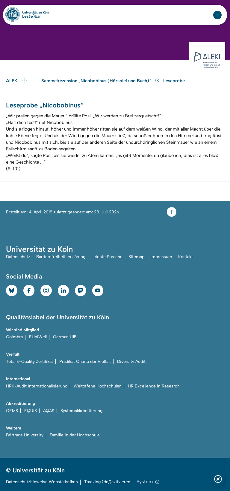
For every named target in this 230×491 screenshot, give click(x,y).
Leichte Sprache (106, 256)
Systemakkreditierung (81, 410)
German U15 (65, 336)
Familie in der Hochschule (75, 435)
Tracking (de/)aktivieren (107, 481)
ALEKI (13, 80)
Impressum (161, 256)
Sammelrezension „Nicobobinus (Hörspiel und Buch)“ (96, 80)
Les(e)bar (31, 16)
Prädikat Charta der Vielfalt (85, 361)
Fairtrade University (24, 435)
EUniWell (38, 336)
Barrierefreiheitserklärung (60, 256)
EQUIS (30, 410)
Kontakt (185, 256)
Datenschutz (18, 256)
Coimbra (14, 336)
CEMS (12, 410)
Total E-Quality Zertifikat (29, 361)
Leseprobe (174, 80)
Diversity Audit (131, 361)
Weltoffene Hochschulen (98, 386)
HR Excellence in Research (154, 386)
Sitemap (136, 256)
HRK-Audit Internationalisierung (36, 386)
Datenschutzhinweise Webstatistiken (42, 481)
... (35, 80)
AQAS (48, 410)
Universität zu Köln (35, 12)
